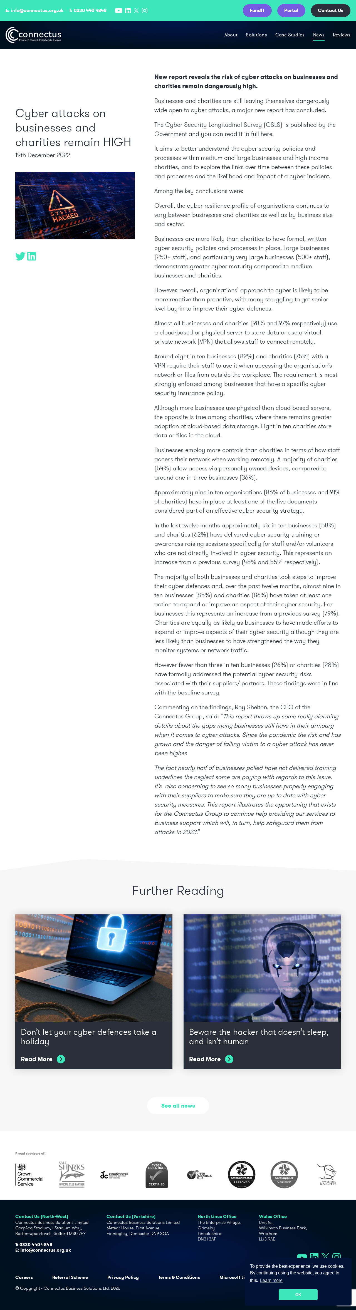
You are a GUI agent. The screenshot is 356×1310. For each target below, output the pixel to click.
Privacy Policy (123, 1277)
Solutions (256, 35)
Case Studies (290, 35)
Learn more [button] (271, 1280)
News (319, 35)
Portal (291, 10)
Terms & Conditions (179, 1277)
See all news (178, 1105)
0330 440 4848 (90, 10)
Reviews (341, 35)
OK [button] (298, 1294)
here (266, 134)
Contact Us (330, 10)
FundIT (257, 10)
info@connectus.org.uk (37, 10)
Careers (24, 1277)
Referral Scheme (70, 1277)
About (231, 35)
